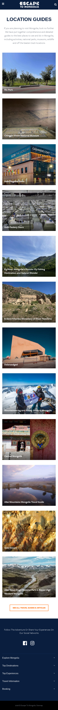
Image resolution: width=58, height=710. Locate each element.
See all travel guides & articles (29, 607)
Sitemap (39, 705)
